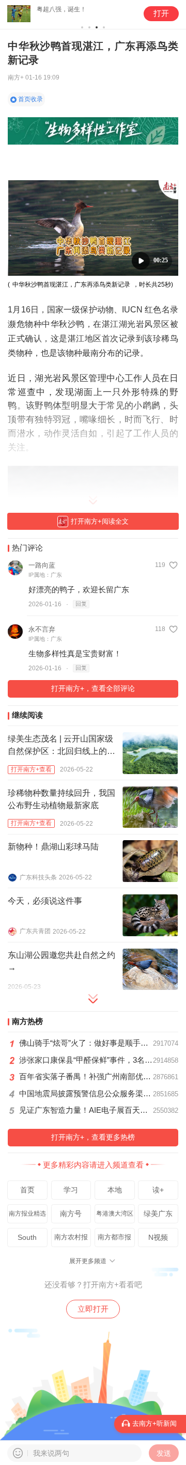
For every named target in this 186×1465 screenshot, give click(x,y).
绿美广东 (158, 1213)
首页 (27, 1190)
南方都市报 (114, 1237)
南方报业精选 (27, 1213)
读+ (158, 1190)
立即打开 (93, 1308)
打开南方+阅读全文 (100, 521)
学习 (71, 1190)
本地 (114, 1190)
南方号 (71, 1213)
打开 (161, 13)
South (27, 1237)
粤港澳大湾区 (114, 1213)
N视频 (158, 1237)
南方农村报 (71, 1237)
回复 (81, 604)
